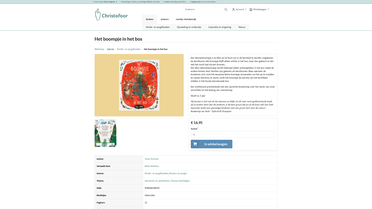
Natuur (242, 27)
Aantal (194, 128)
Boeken (149, 19)
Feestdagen (184, 181)
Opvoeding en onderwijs (189, 27)
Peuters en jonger (178, 173)
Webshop (99, 49)
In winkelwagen (215, 144)
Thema (174, 181)
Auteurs (165, 19)
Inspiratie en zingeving (220, 27)
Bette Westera (152, 166)
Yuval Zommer (152, 159)
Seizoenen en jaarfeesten (157, 181)
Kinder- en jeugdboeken (158, 27)
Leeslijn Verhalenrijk (186, 19)
